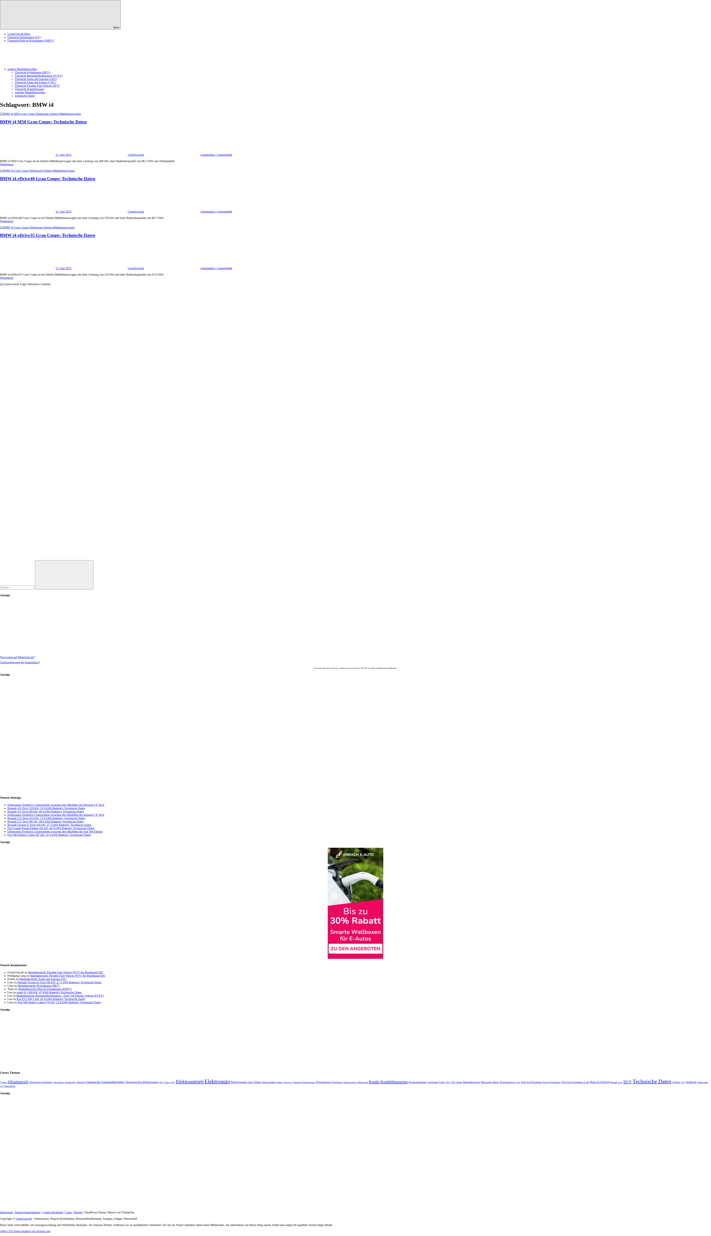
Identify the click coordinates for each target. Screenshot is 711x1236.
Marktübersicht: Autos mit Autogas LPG (42, 979)
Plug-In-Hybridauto (531, 1082)
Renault (613, 1082)
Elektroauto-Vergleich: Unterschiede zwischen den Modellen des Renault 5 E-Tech (55, 814)
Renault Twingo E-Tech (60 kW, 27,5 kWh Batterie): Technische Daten (49, 824)
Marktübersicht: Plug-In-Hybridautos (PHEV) (45, 989)
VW (1, 1086)
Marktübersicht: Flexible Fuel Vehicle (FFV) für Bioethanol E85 (65, 972)
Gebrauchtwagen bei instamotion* (20, 662)
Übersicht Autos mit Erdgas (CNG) (35, 82)
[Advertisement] (111, 627)
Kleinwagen (363, 1082)
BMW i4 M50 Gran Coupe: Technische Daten (43, 121)
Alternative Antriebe (40, 1082)
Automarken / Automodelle (216, 154)
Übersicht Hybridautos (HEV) (32, 72)
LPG (447, 1082)
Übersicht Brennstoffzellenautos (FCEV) (39, 75)
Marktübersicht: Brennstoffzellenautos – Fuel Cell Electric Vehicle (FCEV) (60, 995)
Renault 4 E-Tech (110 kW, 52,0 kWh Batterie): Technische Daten (46, 808)
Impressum (6, 1212)
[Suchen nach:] (17, 587)
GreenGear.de (136, 154)
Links (68, 1212)
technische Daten (25, 95)
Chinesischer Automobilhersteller (105, 1082)
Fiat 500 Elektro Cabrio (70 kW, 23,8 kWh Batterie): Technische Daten (59, 1002)
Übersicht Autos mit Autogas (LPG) (36, 79)
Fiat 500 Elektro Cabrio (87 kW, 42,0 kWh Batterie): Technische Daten (49, 834)
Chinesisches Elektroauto (141, 1082)
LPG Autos (456, 1082)
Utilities (676, 1082)
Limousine (432, 1082)
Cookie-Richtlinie (52, 1212)
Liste (442, 1082)
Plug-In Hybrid (600, 1082)
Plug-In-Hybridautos (552, 1082)
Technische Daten (652, 1081)
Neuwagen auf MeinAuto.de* (17, 657)
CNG (161, 1082)
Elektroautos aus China (246, 1082)
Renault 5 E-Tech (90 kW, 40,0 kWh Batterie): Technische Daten (45, 821)
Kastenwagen (350, 1082)
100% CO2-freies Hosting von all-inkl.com (25, 1231)
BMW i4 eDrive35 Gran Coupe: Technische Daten (47, 235)
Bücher (78, 1212)
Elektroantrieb (190, 1081)
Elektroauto (217, 1081)
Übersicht (9, 1086)
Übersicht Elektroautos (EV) (24, 37)
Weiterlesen (7, 164)
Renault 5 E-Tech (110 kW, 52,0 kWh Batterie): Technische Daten (46, 818)
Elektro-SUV (169, 1082)
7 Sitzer (3, 1082)
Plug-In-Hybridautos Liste (575, 1082)
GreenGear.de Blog (18, 34)
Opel (518, 1082)
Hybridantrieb (323, 1082)
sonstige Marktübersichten (30, 92)
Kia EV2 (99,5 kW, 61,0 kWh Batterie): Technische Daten (51, 999)
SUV (627, 1081)
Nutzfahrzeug (507, 1082)
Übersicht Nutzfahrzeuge (29, 89)
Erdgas (279, 1082)
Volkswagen (702, 1082)
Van (683, 1082)
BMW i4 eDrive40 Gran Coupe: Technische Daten (47, 178)
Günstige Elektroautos (304, 1082)
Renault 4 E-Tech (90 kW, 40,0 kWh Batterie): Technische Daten (45, 811)
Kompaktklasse (417, 1082)
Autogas (80, 1082)
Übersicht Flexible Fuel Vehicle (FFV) (37, 85)
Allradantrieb (17, 1082)
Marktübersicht (471, 1082)
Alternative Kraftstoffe (64, 1082)
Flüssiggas (287, 1082)
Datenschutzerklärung (27, 1212)
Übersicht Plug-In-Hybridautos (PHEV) (30, 40)
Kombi (374, 1082)
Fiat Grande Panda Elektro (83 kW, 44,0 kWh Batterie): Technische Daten (50, 828)
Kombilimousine (394, 1081)
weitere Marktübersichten (22, 69)
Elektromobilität (269, 1082)
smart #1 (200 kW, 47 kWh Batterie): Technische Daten (49, 992)
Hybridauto (337, 1082)
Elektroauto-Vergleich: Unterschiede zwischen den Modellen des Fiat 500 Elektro (55, 831)
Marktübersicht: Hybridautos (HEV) (39, 985)
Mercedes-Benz (490, 1082)
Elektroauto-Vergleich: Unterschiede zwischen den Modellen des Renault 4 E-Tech (55, 804)
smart (620, 1082)
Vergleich (690, 1082)
